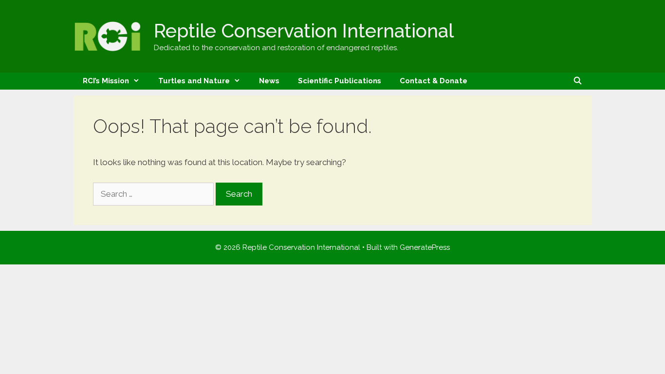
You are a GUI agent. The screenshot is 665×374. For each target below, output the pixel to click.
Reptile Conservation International (304, 30)
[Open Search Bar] (577, 81)
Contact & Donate (433, 80)
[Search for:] (154, 194)
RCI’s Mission (106, 80)
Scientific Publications (339, 80)
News (269, 80)
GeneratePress (425, 247)
